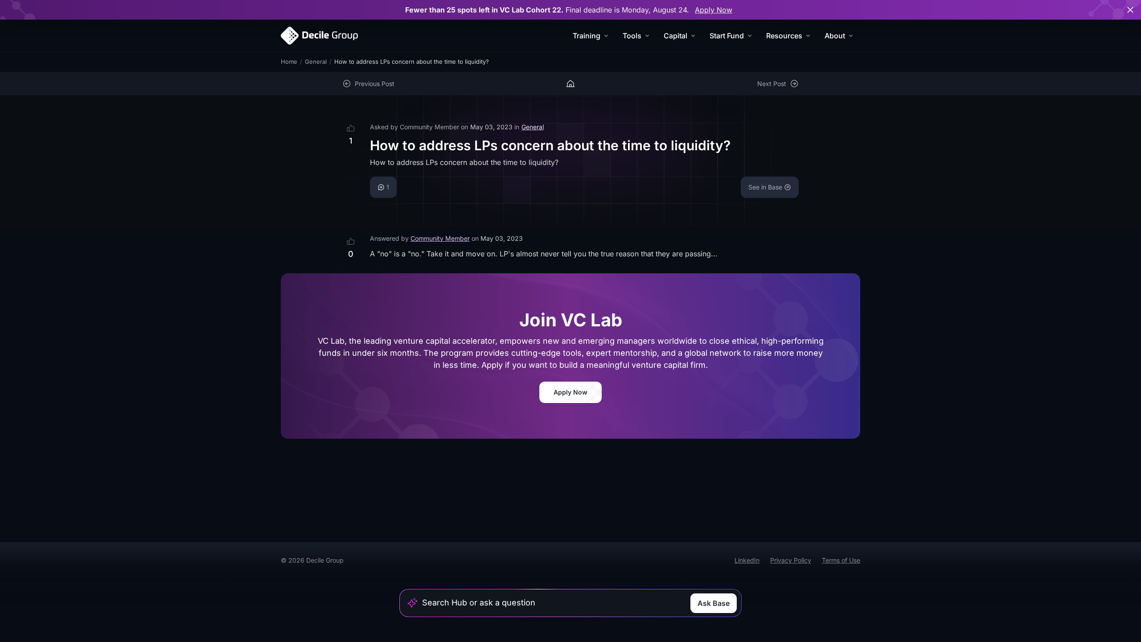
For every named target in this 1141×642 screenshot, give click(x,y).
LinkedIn (747, 560)
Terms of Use (841, 560)
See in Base (765, 187)
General (316, 61)
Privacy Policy (790, 560)
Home (289, 61)
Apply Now (713, 9)
